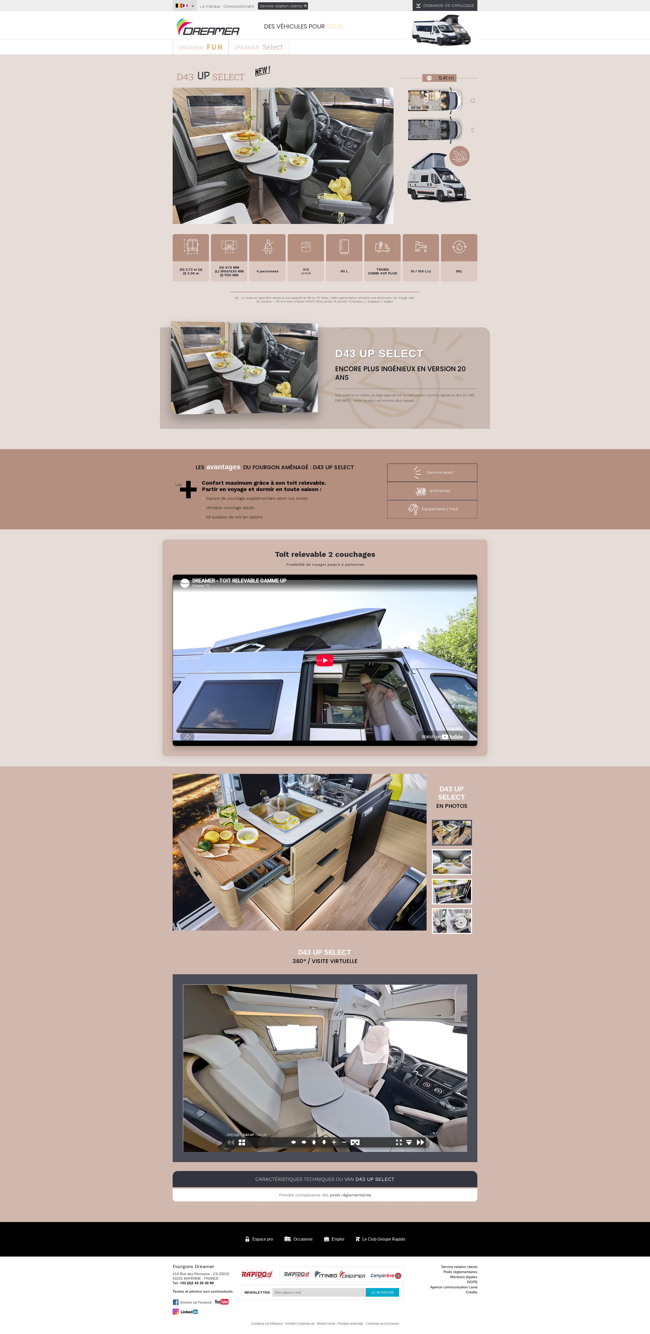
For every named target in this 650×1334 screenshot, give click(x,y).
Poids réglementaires (460, 1272)
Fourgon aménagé (350, 1323)
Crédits (471, 1292)
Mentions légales (463, 1277)
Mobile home (326, 1323)
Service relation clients (281, 6)
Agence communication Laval (453, 1287)
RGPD (472, 1282)
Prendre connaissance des (325, 1195)
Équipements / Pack (440, 509)
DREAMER (191, 47)
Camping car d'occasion (382, 1323)
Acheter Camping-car (300, 1323)
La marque (210, 6)
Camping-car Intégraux (267, 1323)
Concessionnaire (238, 6)
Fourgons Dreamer (208, 27)
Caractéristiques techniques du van (325, 1179)
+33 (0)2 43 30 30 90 (197, 1283)
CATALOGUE (448, 5)
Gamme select (440, 472)
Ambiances (440, 490)
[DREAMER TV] (219, 1300)
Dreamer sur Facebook (196, 1302)
